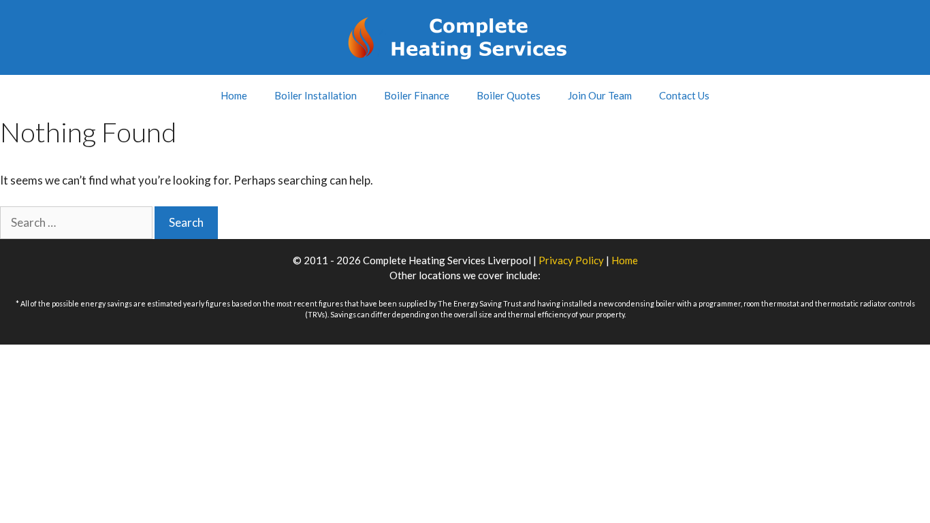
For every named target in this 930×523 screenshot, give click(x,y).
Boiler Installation (315, 95)
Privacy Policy (571, 260)
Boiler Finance (416, 95)
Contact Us (684, 95)
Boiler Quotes (509, 95)
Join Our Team (600, 95)
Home (234, 95)
